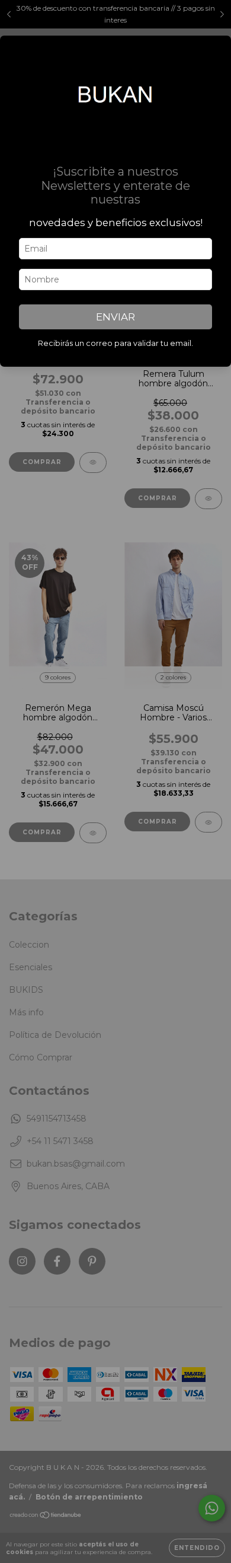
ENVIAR (115, 317)
